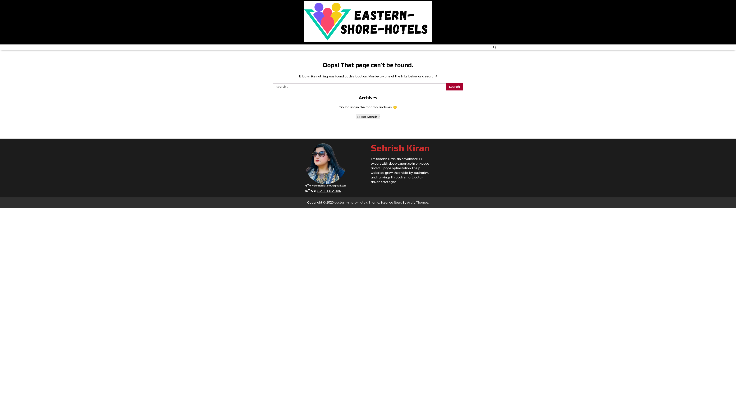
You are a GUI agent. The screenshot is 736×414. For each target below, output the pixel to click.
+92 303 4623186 (329, 191)
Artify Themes (417, 202)
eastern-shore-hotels (351, 202)
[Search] (495, 47)
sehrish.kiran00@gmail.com (330, 185)
